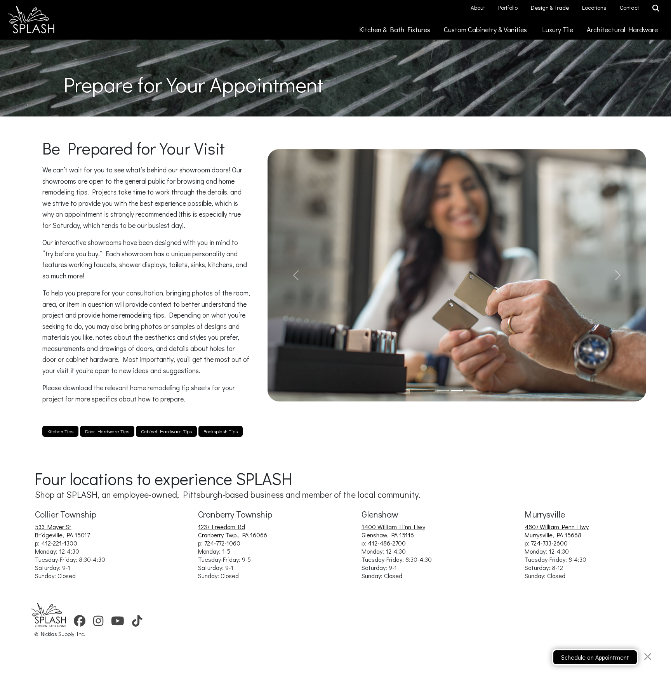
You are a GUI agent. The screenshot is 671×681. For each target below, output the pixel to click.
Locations (595, 7)
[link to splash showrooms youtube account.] (117, 623)
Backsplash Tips (220, 431)
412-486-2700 (387, 543)
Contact (630, 7)
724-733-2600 (549, 543)
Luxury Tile (558, 29)
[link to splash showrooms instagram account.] (98, 623)
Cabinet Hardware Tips (166, 431)
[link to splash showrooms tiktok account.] (137, 623)
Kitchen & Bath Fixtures (395, 29)
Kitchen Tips (60, 431)
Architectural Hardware (623, 29)
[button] (296, 275)
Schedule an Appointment (595, 657)
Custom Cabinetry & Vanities (487, 29)
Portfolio (508, 7)
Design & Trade (550, 7)
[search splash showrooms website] (656, 8)
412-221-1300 (59, 543)
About (478, 7)
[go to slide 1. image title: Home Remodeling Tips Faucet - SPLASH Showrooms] (443, 390)
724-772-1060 (222, 543)
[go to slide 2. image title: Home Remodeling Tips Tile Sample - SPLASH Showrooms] (457, 390)
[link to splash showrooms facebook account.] (79, 623)
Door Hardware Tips (107, 431)
